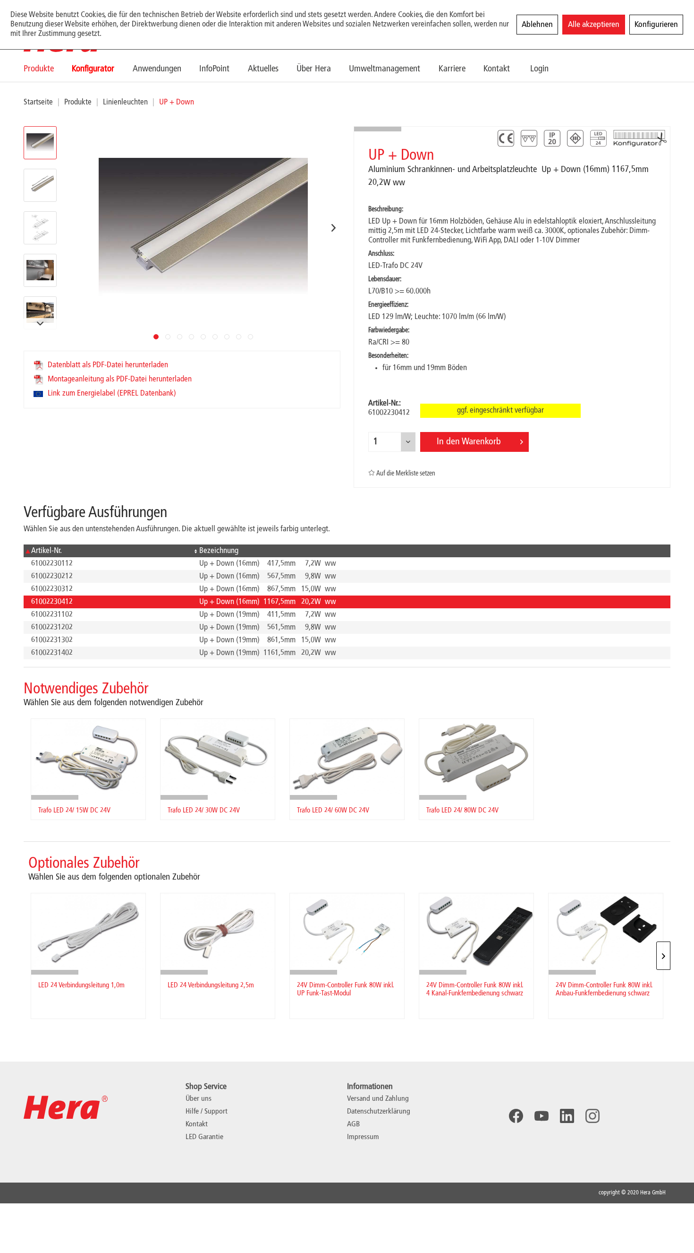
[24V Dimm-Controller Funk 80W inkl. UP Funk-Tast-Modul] (347, 931)
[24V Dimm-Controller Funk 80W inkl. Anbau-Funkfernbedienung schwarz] (606, 931)
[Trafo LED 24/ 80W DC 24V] (476, 757)
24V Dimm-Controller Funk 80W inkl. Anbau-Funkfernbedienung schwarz (604, 989)
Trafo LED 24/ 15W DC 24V (74, 810)
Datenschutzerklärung (378, 1111)
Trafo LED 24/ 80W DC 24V (462, 810)
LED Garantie (204, 1137)
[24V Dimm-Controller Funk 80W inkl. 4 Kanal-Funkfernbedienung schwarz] (476, 931)
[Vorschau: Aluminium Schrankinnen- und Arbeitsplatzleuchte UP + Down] (40, 142)
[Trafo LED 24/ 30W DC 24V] (218, 757)
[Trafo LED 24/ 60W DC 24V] (347, 757)
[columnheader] (108, 550)
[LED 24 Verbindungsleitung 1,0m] (88, 931)
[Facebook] (516, 1116)
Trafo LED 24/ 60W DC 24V (333, 810)
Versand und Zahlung (378, 1099)
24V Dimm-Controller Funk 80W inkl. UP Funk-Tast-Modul (345, 989)
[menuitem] (48, 69)
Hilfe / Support (207, 1111)
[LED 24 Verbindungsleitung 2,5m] (218, 931)
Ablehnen (537, 24)
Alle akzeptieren (593, 24)
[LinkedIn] (567, 1116)
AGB (353, 1124)
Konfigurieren (656, 24)
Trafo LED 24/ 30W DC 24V (204, 810)
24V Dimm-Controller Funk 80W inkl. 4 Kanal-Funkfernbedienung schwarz (474, 989)
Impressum (363, 1137)
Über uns (199, 1099)
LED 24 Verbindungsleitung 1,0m (81, 985)
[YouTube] (541, 1116)
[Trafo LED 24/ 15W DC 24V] (88, 757)
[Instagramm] (592, 1116)
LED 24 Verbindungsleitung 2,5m (211, 985)
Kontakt (197, 1124)
